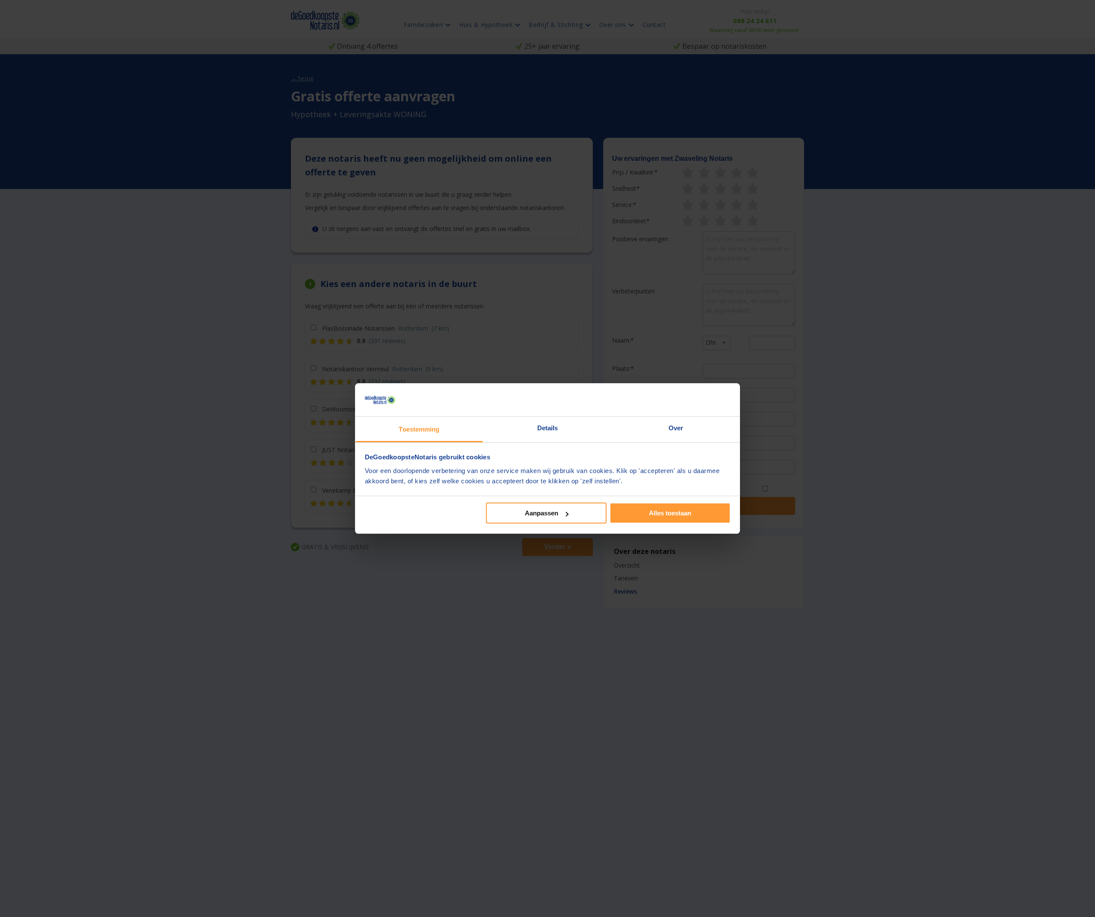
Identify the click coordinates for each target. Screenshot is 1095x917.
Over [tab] (676, 428)
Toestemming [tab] (419, 429)
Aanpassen (541, 513)
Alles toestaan (670, 513)
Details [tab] (547, 428)
